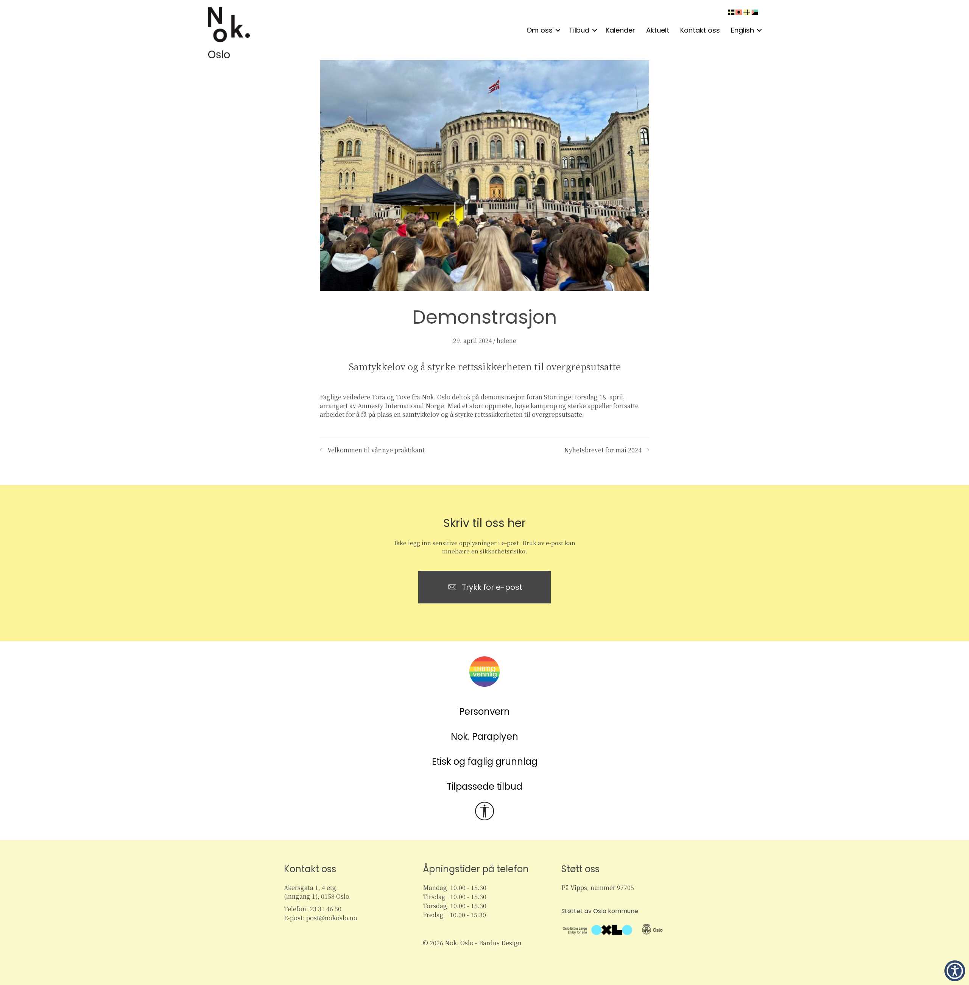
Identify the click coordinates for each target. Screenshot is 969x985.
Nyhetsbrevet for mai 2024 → (606, 450)
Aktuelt (657, 30)
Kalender (620, 30)
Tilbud (579, 30)
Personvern (484, 711)
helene (506, 340)
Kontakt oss (700, 30)
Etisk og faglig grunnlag (484, 761)
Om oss (540, 30)
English (742, 30)
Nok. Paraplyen (484, 736)
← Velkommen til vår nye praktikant (372, 450)
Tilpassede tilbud (484, 786)
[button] (558, 30)
